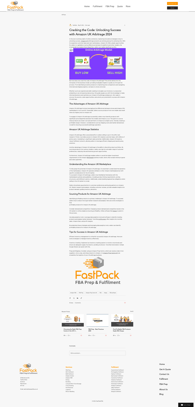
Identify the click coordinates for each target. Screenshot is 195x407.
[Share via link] (81, 298)
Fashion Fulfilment (116, 374)
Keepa (105, 292)
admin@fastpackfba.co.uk (31, 389)
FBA (101, 292)
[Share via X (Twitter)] (73, 298)
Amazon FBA (73, 292)
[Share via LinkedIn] (77, 298)
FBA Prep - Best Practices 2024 (96, 330)
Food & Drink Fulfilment (117, 370)
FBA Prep (81, 292)
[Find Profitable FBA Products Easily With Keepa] (122, 320)
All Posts (64, 14)
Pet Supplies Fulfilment (117, 372)
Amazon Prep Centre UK (91, 292)
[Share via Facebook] (70, 298)
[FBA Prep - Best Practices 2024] (98, 320)
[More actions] (125, 25)
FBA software (113, 292)
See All (131, 311)
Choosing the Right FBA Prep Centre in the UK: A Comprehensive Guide (73, 330)
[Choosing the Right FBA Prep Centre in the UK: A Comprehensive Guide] (73, 320)
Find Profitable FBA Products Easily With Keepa (122, 330)
